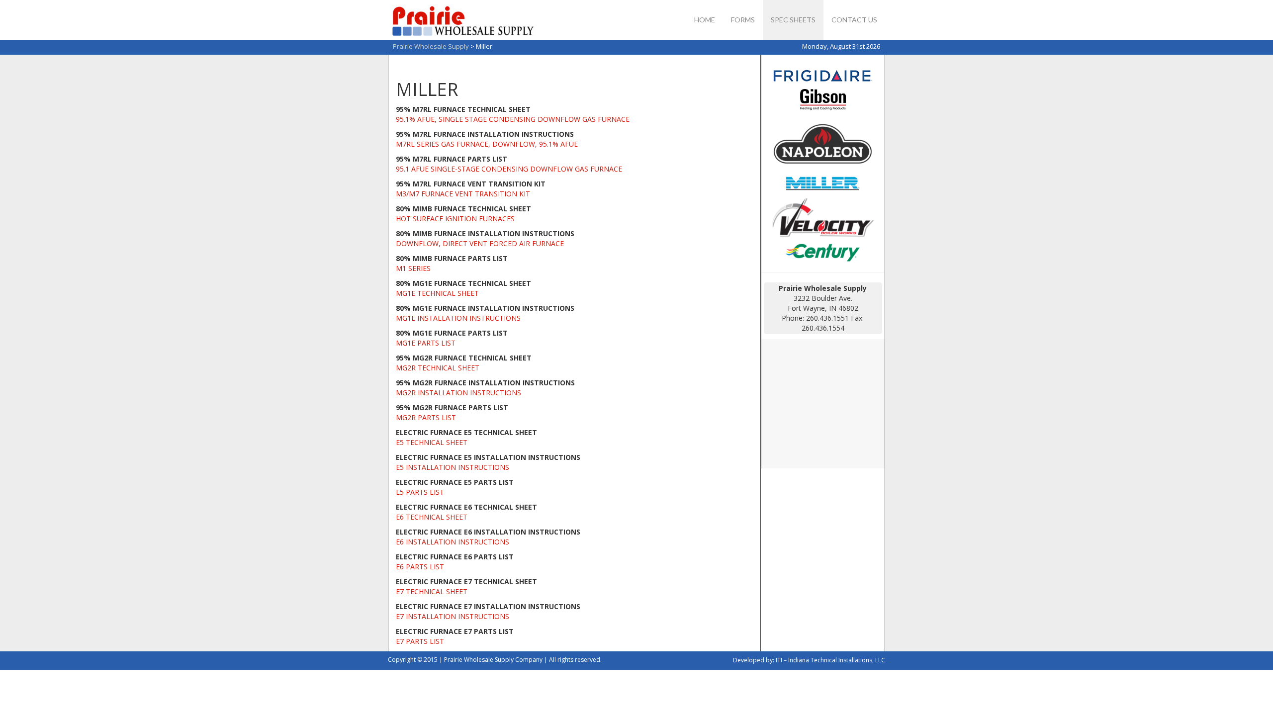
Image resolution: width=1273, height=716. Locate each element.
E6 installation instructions (452, 541)
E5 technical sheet (431, 442)
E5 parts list (420, 492)
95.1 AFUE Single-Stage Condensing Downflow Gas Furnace (509, 169)
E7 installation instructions (452, 616)
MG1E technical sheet (437, 293)
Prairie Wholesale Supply (431, 46)
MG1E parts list (425, 343)
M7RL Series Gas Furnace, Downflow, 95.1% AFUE (487, 144)
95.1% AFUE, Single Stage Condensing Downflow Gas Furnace (513, 119)
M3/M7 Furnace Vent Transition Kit (463, 193)
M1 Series (413, 268)
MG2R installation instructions (458, 392)
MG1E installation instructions (458, 318)
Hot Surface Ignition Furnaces (455, 218)
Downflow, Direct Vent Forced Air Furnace (480, 243)
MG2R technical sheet (437, 367)
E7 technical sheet (431, 591)
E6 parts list (420, 566)
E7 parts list (420, 641)
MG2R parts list (426, 417)
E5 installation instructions (452, 467)
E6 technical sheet (431, 517)
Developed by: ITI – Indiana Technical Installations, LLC (809, 660)
